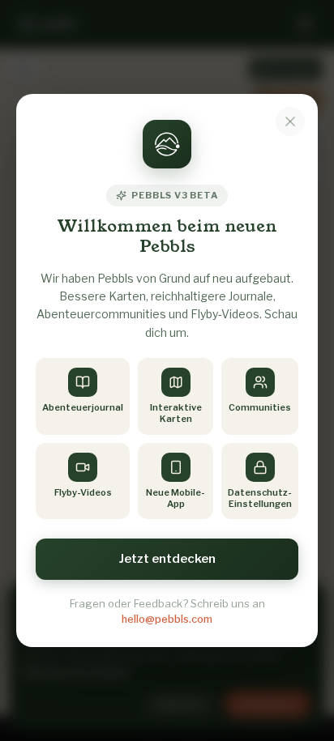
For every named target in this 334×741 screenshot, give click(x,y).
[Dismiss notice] (290, 121)
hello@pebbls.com (167, 618)
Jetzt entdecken (167, 558)
